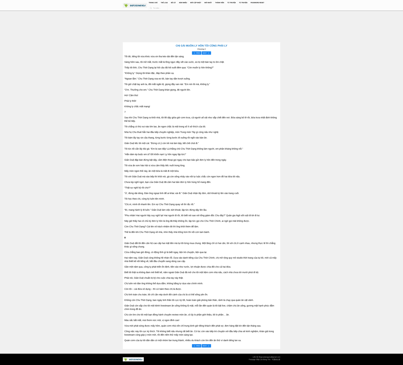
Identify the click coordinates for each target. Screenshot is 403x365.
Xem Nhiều (183, 2)
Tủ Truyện (231, 2)
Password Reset (257, 2)
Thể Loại (164, 2)
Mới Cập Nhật (195, 2)
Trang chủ (153, 2)
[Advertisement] (201, 26)
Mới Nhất (208, 2)
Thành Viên (219, 2)
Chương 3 (201, 49)
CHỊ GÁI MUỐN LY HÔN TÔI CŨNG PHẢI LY (201, 45)
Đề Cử (173, 2)
